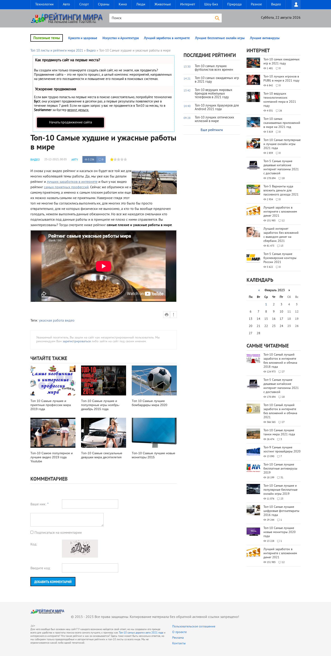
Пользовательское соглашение (193, 627)
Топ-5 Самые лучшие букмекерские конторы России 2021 (279, 258)
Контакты (179, 643)
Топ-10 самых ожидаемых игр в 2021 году (281, 62)
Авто (66, 4)
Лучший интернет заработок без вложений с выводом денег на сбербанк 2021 (281, 235)
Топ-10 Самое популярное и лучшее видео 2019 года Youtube (51, 457)
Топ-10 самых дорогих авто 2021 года (141, 633)
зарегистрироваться (77, 341)
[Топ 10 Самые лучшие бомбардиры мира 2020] (154, 380)
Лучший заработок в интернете (167, 38)
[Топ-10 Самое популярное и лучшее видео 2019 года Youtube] (52, 433)
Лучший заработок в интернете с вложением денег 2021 (280, 212)
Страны (103, 4)
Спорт (84, 4)
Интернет (187, 4)
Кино (123, 4)
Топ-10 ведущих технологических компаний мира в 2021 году (279, 100)
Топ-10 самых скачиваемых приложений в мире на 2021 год (281, 123)
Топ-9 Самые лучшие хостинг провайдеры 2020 (282, 450)
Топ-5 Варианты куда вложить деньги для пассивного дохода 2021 (281, 191)
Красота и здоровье (82, 38)
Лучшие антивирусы (265, 38)
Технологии (44, 4)
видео (70, 320)
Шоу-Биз (211, 4)
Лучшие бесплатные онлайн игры (220, 38)
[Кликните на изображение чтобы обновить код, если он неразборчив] (80, 556)
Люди (140, 4)
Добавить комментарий (53, 581)
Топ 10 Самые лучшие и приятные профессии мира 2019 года (50, 405)
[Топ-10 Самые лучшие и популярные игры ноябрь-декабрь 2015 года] (103, 380)
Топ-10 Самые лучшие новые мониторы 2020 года (279, 532)
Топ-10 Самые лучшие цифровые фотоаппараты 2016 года (281, 511)
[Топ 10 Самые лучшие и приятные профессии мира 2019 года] (52, 380)
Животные (162, 4)
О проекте (179, 632)
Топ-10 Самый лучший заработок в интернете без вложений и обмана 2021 (280, 411)
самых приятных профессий (66, 187)
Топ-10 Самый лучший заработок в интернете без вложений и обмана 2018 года (280, 361)
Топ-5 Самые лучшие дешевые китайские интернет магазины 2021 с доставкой (281, 167)
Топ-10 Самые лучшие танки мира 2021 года (279, 432)
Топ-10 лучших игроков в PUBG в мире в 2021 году (281, 79)
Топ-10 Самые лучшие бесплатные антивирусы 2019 (280, 469)
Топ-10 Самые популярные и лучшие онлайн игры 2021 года (282, 144)
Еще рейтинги (212, 130)
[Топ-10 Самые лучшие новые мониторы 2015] (154, 433)
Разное (256, 4)
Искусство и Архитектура (120, 38)
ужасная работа (51, 320)
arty (74, 160)
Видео (276, 4)
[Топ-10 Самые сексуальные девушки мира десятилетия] (103, 433)
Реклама (178, 638)
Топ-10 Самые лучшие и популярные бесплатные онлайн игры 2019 (280, 490)
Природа (234, 4)
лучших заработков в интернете (72, 182)
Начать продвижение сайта (70, 122)
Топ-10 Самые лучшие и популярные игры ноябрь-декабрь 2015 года (100, 405)
